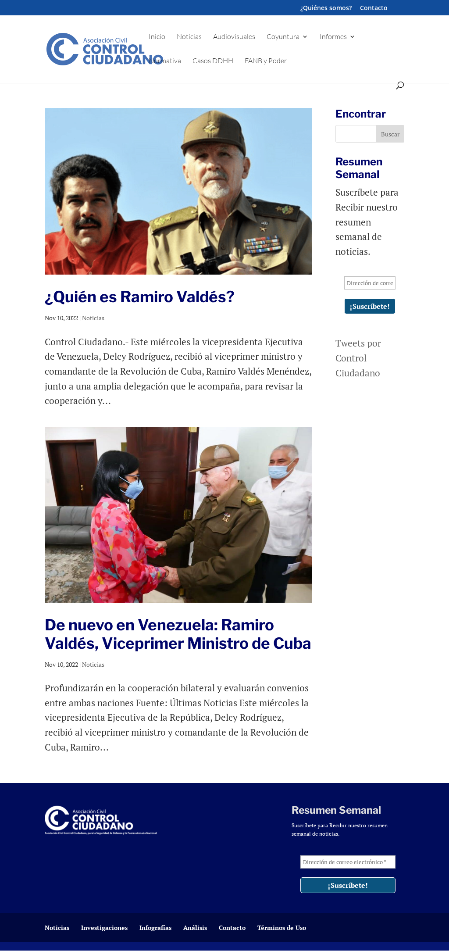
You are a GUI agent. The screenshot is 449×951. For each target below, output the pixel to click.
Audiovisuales (234, 37)
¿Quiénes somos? (326, 8)
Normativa (165, 61)
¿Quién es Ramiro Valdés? (140, 296)
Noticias (189, 37)
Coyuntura (283, 37)
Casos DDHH (212, 61)
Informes (333, 37)
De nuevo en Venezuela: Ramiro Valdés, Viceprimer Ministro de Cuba (178, 634)
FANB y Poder (266, 61)
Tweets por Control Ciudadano (358, 358)
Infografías (155, 927)
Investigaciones (104, 927)
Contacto (374, 8)
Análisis (195, 927)
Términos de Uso (281, 927)
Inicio (157, 37)
